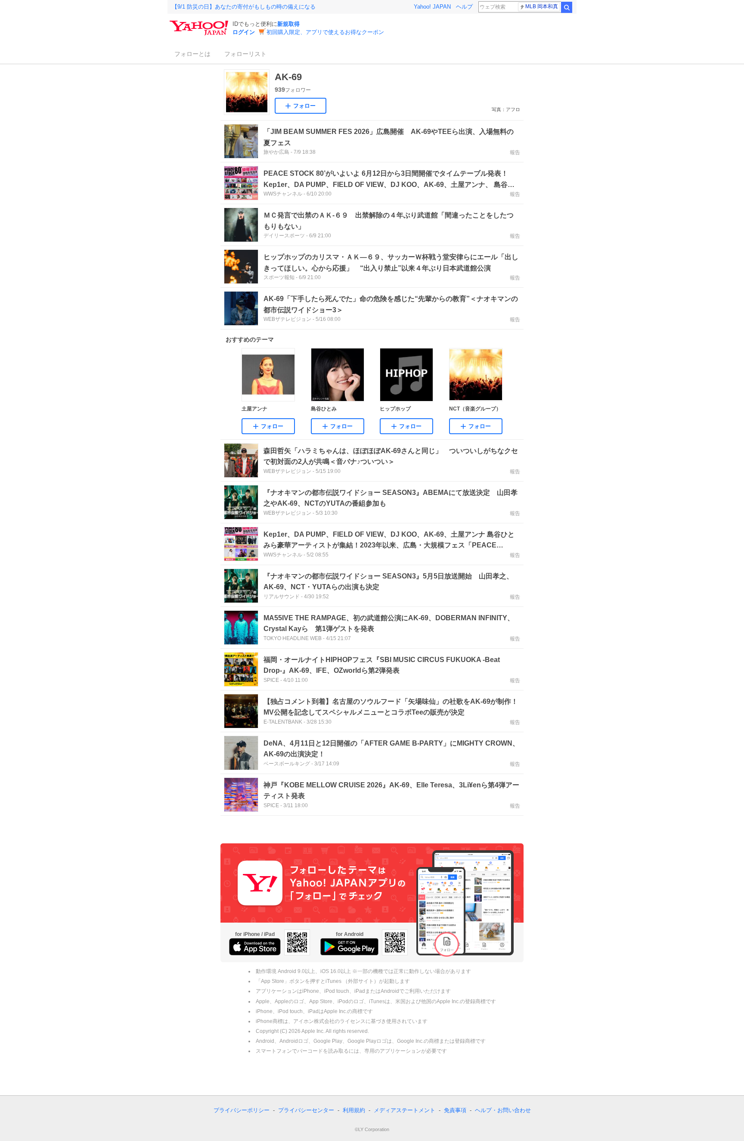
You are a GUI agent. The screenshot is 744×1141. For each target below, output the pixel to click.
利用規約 (354, 1110)
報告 (515, 152)
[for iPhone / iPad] (255, 946)
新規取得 (288, 24)
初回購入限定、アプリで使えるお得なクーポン (325, 32)
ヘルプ (464, 6)
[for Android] (349, 946)
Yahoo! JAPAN (432, 6)
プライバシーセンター (306, 1110)
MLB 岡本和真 (541, 6)
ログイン (243, 32)
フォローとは (192, 53)
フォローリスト (245, 53)
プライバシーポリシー (242, 1110)
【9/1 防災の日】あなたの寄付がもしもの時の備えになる (244, 6)
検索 (566, 7)
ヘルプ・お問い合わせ (503, 1110)
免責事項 (455, 1110)
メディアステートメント (404, 1110)
